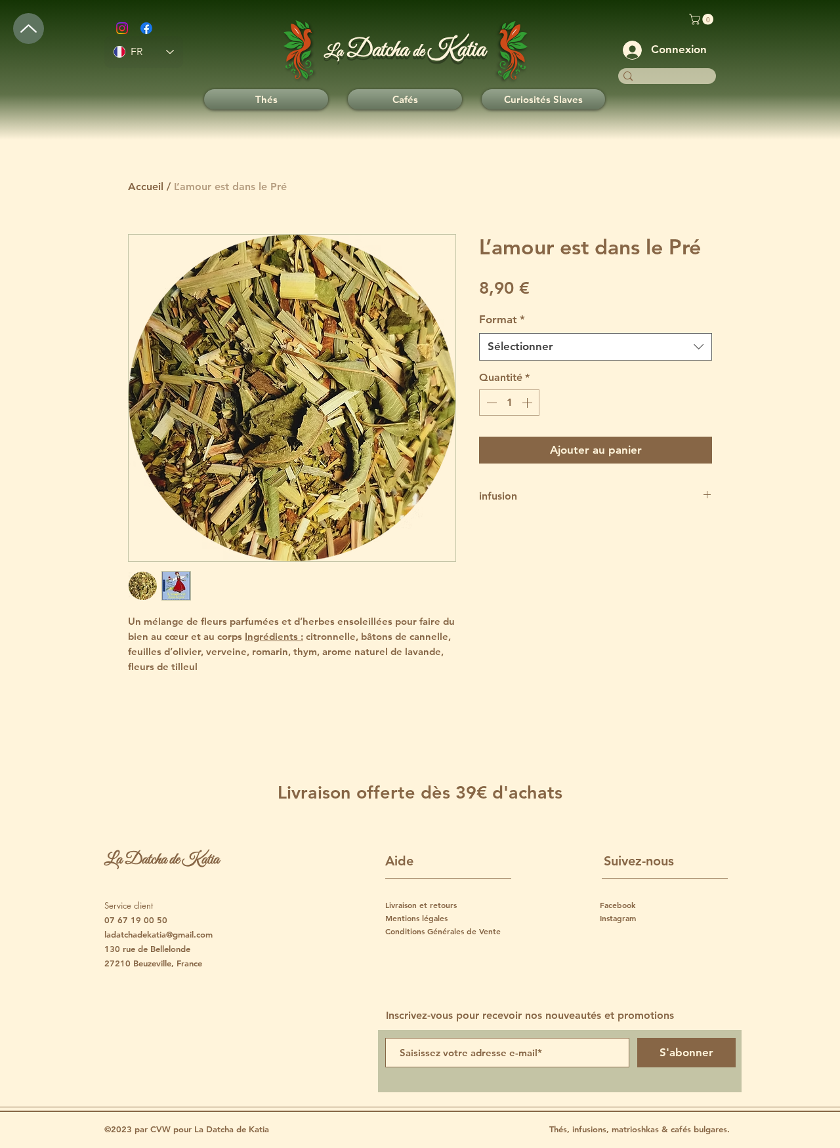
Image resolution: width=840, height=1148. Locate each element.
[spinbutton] (509, 402)
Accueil (145, 186)
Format (502, 319)
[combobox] (595, 347)
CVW (161, 1129)
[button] (702, 19)
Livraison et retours (421, 905)
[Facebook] (146, 28)
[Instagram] (122, 28)
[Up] (28, 28)
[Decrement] (490, 402)
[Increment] (528, 402)
